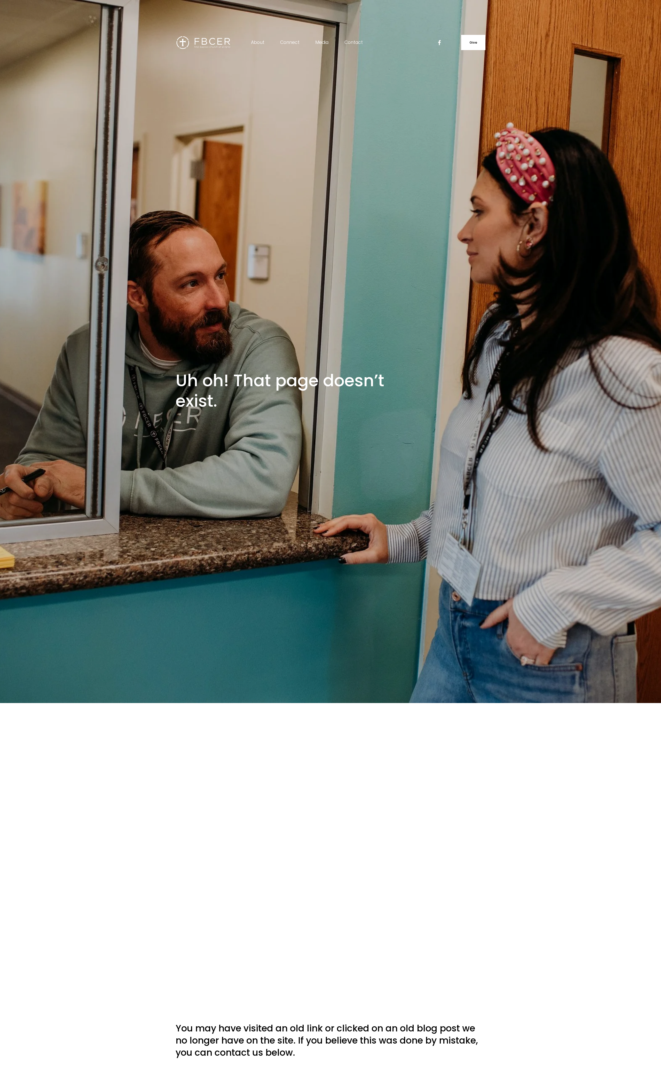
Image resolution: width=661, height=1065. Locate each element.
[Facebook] (439, 43)
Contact (353, 42)
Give (473, 42)
